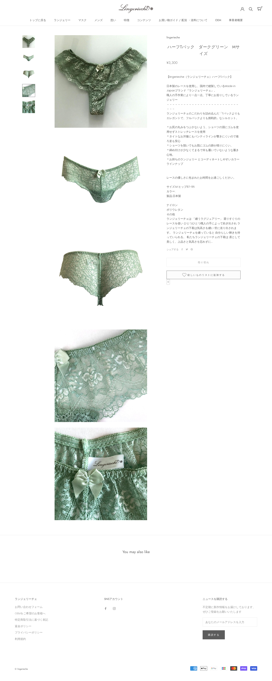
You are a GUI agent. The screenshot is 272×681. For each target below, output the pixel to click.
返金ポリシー (23, 626)
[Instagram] (114, 608)
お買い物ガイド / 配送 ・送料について (183, 20)
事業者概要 (236, 20)
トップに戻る (37, 20)
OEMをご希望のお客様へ (30, 613)
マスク (82, 20)
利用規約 (20, 639)
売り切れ (203, 262)
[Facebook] (182, 249)
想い (113, 20)
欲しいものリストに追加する (206, 274)
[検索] (251, 9)
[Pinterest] (192, 249)
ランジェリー (62, 20)
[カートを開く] (260, 9)
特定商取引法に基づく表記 (31, 620)
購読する (213, 635)
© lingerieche (21, 669)
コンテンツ (144, 20)
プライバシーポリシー (29, 632)
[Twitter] (187, 249)
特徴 (126, 20)
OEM (218, 20)
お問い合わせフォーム (29, 607)
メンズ (98, 20)
